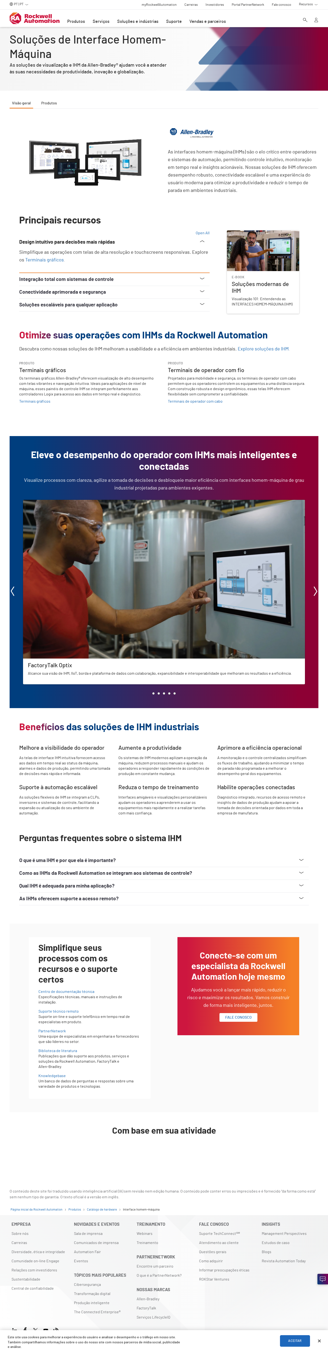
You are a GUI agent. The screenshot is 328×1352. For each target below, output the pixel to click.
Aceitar (295, 1341)
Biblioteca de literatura (57, 1051)
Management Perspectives (284, 1234)
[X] (35, 1330)
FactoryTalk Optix (37, 503)
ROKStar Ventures (214, 1279)
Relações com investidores (34, 1270)
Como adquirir (211, 1261)
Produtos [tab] (49, 103)
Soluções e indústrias (137, 21)
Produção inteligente (91, 1303)
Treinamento (147, 1243)
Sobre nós (20, 1234)
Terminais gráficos (44, 260)
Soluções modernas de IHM (249, 233)
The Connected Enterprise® (97, 1312)
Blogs (266, 1252)
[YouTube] (46, 1330)
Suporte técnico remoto (58, 1011)
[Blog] (56, 1330)
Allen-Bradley (148, 1299)
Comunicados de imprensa (96, 1243)
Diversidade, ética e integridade (38, 1252)
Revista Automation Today (284, 1261)
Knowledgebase (52, 1076)
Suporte (174, 21)
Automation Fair (87, 1252)
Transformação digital (92, 1294)
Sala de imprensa (88, 1234)
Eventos (81, 1261)
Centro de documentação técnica (66, 992)
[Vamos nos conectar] (322, 1279)
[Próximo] (315, 592)
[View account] (316, 20)
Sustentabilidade (26, 1279)
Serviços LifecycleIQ (153, 1317)
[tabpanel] (164, 639)
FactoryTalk (146, 1308)
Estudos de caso (276, 1243)
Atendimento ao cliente (219, 1243)
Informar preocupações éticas (224, 1270)
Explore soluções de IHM (263, 349)
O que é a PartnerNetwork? (159, 1275)
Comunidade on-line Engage (35, 1261)
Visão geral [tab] (21, 103)
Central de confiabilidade (33, 1288)
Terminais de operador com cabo (195, 401)
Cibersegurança (87, 1285)
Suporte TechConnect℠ (219, 1234)
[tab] (153, 693)
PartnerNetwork (52, 1031)
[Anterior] (12, 592)
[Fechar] (319, 1341)
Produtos (76, 21)
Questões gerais (212, 1252)
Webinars (144, 1234)
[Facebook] (25, 1330)
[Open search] (305, 20)
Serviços (101, 21)
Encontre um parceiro (155, 1266)
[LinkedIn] (16, 1330)
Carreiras (19, 1243)
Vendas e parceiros (207, 21)
